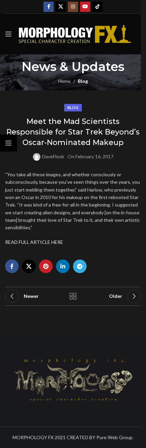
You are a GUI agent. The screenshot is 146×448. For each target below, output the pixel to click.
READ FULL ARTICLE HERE (34, 242)
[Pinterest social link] (46, 266)
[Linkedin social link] (63, 266)
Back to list (73, 296)
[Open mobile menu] (8, 34)
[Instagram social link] (73, 7)
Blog (83, 81)
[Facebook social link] (48, 7)
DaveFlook (53, 156)
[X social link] (61, 7)
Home (64, 81)
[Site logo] (75, 33)
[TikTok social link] (97, 7)
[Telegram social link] (80, 266)
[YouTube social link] (85, 7)
